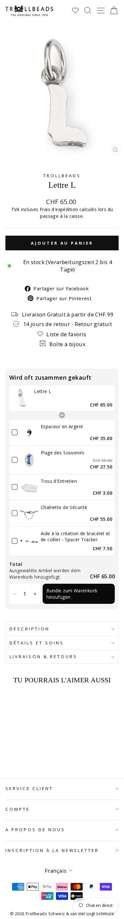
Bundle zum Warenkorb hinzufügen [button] (71, 594)
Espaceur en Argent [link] (62, 426)
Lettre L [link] (42, 391)
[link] (21, 398)
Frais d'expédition (59, 209)
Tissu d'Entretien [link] (59, 481)
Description (30, 629)
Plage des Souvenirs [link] (63, 453)
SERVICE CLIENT (29, 788)
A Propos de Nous (35, 829)
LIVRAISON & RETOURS (43, 656)
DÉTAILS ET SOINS (37, 643)
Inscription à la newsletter (52, 850)
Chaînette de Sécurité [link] (64, 507)
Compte (17, 809)
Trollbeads (62, 175)
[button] (14, 594)
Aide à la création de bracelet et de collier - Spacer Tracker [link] (75, 536)
